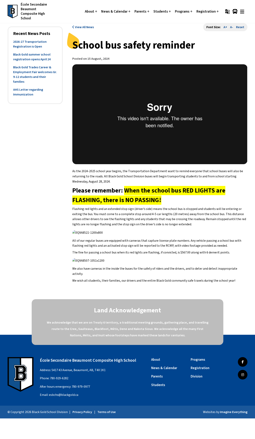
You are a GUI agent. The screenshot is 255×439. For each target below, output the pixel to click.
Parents (157, 376)
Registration (200, 368)
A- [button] (231, 27)
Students (158, 384)
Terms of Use (106, 412)
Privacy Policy (82, 412)
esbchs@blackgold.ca (63, 395)
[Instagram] (242, 374)
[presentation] (242, 11)
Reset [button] (240, 27)
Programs (198, 359)
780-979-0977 (81, 386)
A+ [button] (225, 27)
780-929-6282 (59, 378)
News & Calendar (164, 368)
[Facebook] (242, 362)
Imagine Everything (233, 412)
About (155, 359)
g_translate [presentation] (227, 11)
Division (196, 376)
